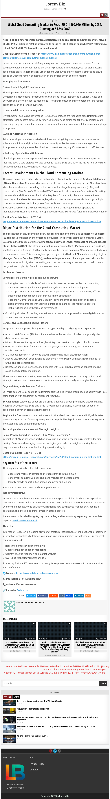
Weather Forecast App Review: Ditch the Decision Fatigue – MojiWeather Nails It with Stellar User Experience (57, 718)
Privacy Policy (37, 763)
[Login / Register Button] (55, 751)
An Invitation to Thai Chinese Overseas (33, 735)
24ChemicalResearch (47, 33)
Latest (16, 697)
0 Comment (31, 639)
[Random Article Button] (102, 15)
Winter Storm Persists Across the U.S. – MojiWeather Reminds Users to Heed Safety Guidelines (56, 726)
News (55, 21)
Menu (8, 14)
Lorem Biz (55, 4)
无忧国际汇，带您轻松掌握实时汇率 (33, 709)
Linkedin (80, 595)
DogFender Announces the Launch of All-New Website (39, 701)
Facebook (43, 595)
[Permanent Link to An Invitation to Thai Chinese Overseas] (9, 739)
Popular (7, 697)
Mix (89, 595)
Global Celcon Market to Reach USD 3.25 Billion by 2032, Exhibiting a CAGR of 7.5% (90, 645)
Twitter (32, 595)
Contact (34, 769)
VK (62, 595)
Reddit (54, 595)
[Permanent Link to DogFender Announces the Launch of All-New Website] (9, 703)
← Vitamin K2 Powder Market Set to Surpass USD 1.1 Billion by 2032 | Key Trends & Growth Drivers (53, 672)
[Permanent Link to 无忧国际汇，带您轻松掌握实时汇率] (9, 711)
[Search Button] (105, 15)
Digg (70, 595)
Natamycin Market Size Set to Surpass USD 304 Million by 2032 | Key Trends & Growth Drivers (19, 645)
